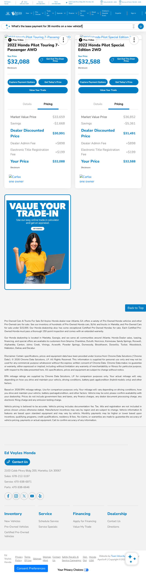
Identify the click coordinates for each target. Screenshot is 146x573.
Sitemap (37, 558)
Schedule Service (49, 521)
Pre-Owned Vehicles (16, 527)
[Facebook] (8, 496)
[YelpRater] (40, 496)
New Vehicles (12, 521)
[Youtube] (32, 496)
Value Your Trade (37, 90)
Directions (113, 527)
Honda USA (92, 558)
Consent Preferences (31, 568)
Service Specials (48, 527)
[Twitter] (24, 496)
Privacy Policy (19, 558)
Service (45, 513)
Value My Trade (82, 527)
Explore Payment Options (22, 82)
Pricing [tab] (48, 104)
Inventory (13, 513)
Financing (81, 513)
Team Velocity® (119, 556)
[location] (66, 3)
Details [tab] (27, 104)
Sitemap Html (47, 558)
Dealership (117, 513)
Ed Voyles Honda (7, 559)
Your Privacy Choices (71, 570)
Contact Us (19, 462)
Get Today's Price (52, 82)
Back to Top (136, 308)
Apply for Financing (84, 521)
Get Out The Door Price (55, 59)
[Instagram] (16, 496)
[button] (16, 40)
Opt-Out (85, 558)
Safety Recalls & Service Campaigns (71, 558)
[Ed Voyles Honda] (14, 13)
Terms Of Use (27, 558)
